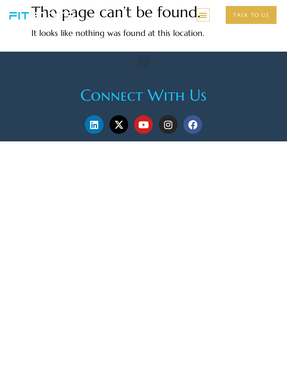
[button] (203, 14)
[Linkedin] (94, 124)
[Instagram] (168, 124)
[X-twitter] (118, 124)
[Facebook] (192, 124)
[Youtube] (143, 124)
